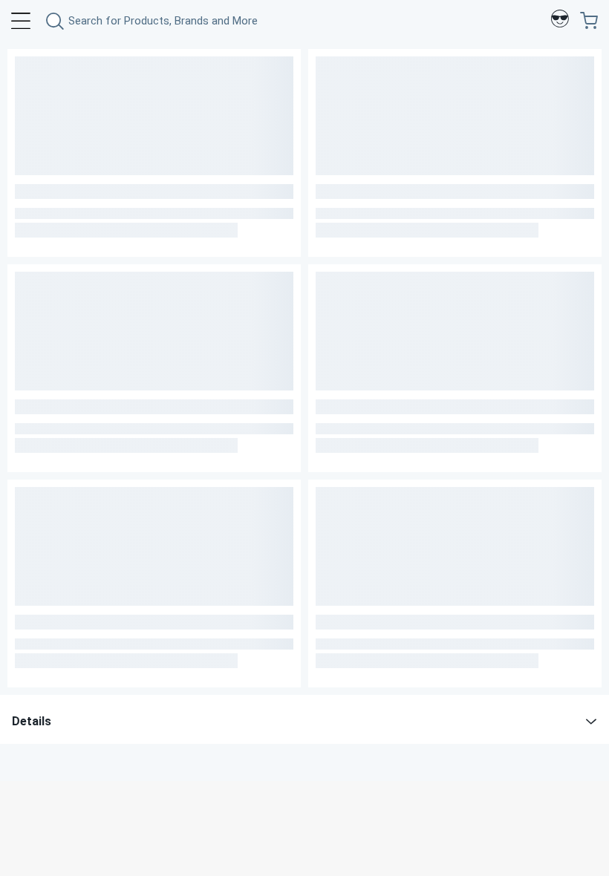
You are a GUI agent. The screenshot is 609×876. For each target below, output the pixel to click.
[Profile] (560, 21)
